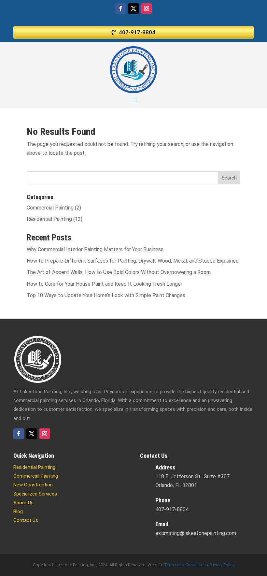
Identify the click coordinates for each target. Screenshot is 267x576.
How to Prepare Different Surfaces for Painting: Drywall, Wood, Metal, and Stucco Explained (133, 261)
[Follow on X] (133, 8)
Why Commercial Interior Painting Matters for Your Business (95, 249)
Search (229, 177)
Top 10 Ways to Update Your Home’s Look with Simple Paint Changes (106, 295)
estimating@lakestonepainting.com (195, 533)
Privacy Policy (221, 564)
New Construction (33, 485)
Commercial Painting (50, 208)
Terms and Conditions (185, 564)
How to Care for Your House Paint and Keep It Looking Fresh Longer (104, 284)
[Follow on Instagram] (146, 8)
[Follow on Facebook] (120, 8)
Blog (18, 511)
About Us (23, 503)
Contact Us (25, 520)
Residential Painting (49, 219)
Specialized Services (35, 494)
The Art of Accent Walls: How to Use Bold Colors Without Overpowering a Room (119, 272)
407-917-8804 (137, 32)
